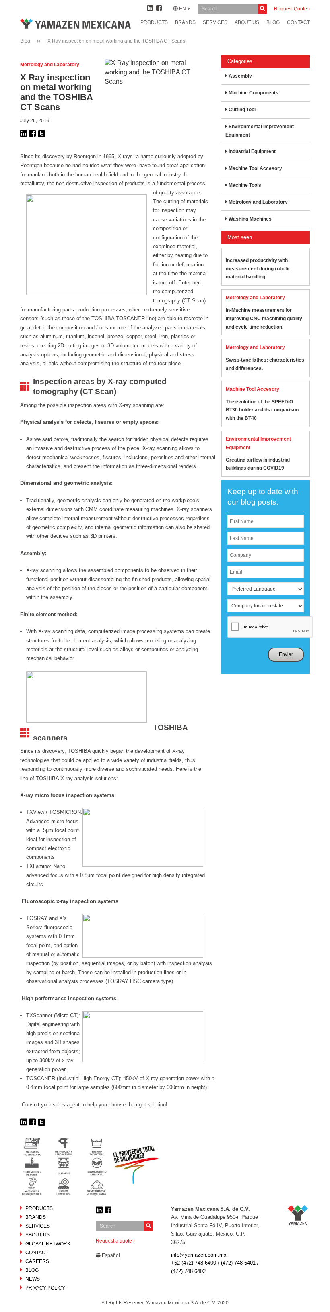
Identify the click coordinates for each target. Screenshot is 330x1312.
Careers (37, 1261)
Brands (185, 22)
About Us (37, 1235)
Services (215, 22)
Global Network (47, 1244)
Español (110, 1255)
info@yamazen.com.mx (199, 1255)
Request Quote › (292, 9)
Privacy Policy (45, 1288)
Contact (36, 1252)
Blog (25, 41)
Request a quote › (115, 1241)
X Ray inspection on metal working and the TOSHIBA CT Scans (116, 41)
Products (154, 22)
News (32, 1279)
